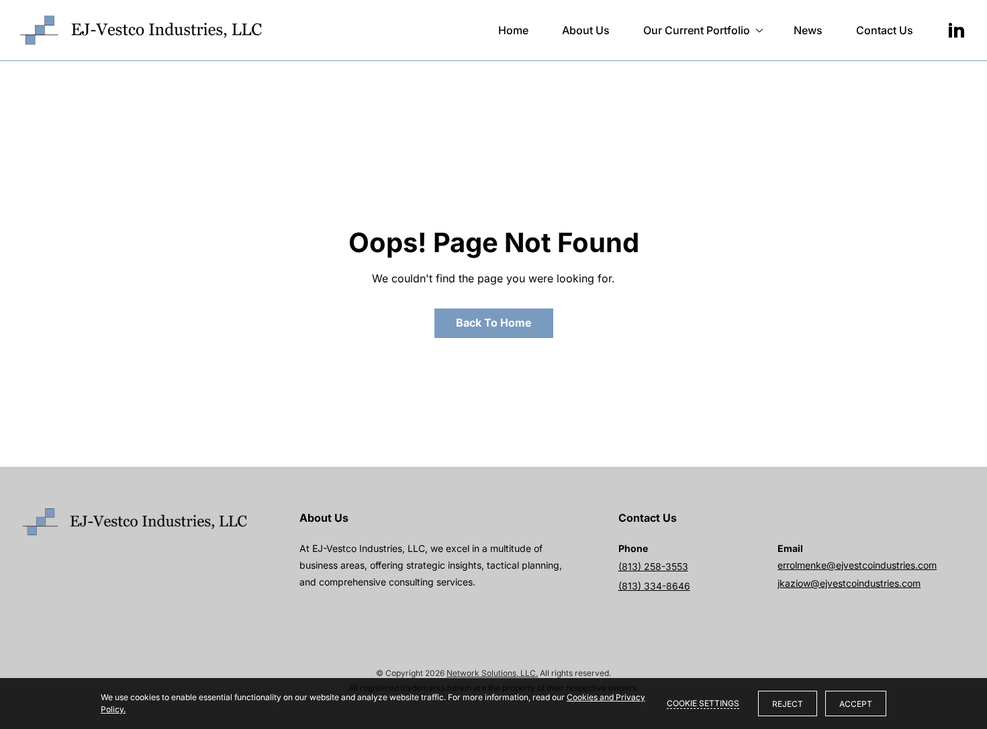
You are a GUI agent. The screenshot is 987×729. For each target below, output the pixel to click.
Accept (855, 704)
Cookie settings (703, 703)
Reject (787, 704)
